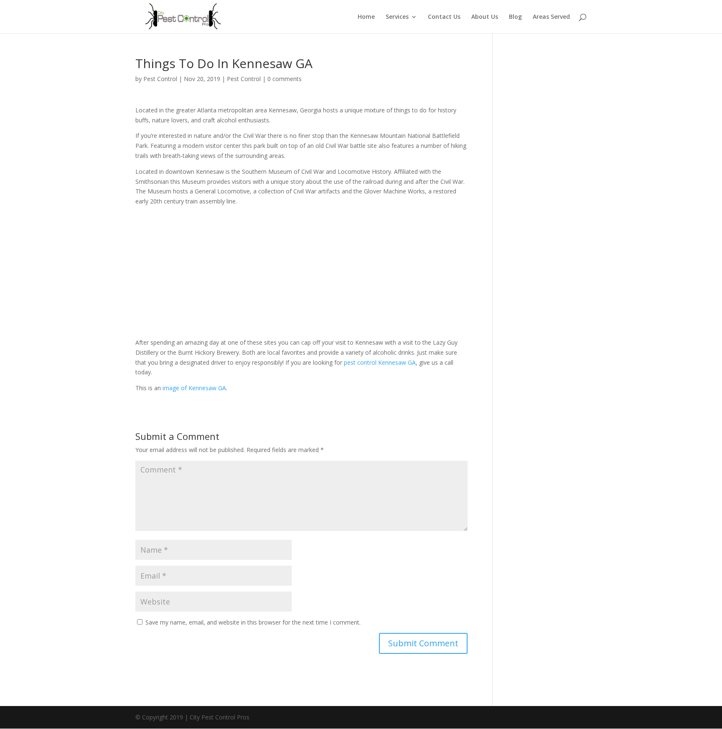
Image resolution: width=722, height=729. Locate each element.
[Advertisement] (301, 274)
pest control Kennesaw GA (380, 362)
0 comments (284, 79)
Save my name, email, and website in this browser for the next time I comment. (253, 622)
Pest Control (160, 79)
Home (366, 17)
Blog (515, 17)
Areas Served (551, 17)
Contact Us (444, 17)
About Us (484, 17)
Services (397, 17)
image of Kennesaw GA (194, 388)
